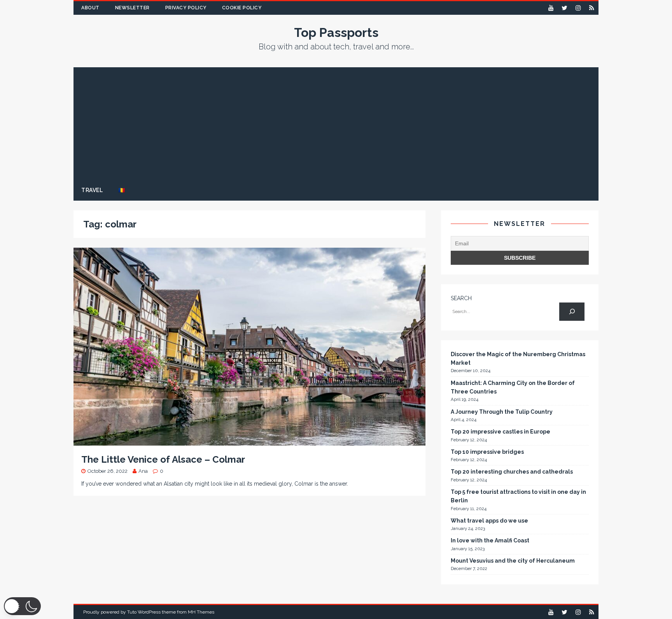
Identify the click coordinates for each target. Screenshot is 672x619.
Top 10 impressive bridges (487, 452)
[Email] (591, 8)
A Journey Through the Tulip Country (502, 412)
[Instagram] (578, 8)
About (90, 7)
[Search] (571, 312)
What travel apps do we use (489, 521)
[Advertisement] (336, 121)
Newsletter (132, 7)
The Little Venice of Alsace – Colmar (163, 459)
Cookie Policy (242, 7)
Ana (143, 471)
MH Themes (201, 612)
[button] (22, 606)
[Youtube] (551, 8)
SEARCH (461, 298)
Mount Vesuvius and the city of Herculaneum (513, 561)
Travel (92, 190)
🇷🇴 (121, 190)
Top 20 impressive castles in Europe (500, 431)
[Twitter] (564, 8)
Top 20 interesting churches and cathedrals (512, 472)
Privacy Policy (185, 7)
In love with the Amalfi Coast (490, 540)
